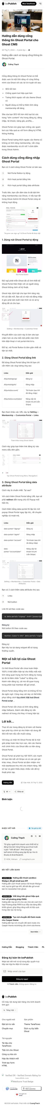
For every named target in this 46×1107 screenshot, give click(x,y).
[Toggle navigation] (40, 4)
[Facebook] (31, 836)
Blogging (20, 947)
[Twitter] (35, 836)
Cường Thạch (13, 64)
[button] (7, 791)
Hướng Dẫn (7, 782)
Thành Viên (33, 947)
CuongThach (35, 1103)
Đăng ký (5, 625)
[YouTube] (39, 836)
